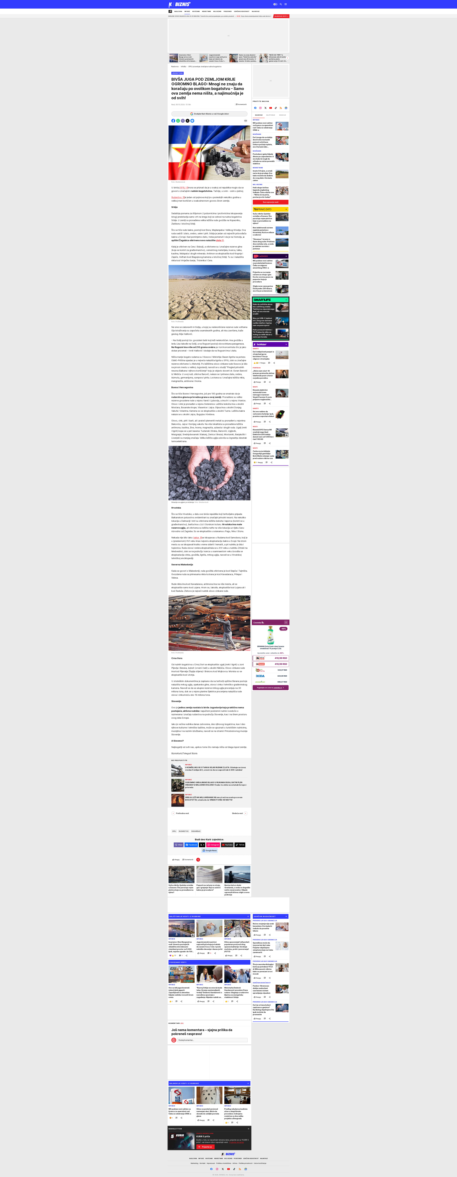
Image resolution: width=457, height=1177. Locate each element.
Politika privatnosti (245, 1163)
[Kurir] (180, 4)
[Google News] (285, 108)
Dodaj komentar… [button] (186, 1040)
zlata (218, 240)
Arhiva (235, 1163)
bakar (196, 537)
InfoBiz (183, 66)
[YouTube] (270, 108)
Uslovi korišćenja (260, 1163)
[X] (265, 108)
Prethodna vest (182, 813)
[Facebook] (255, 108)
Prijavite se (207, 1147)
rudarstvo (184, 831)
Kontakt (202, 1163)
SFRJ (183, 187)
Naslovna (175, 66)
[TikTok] (275, 108)
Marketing (194, 1163)
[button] (241, 104)
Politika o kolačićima (223, 1163)
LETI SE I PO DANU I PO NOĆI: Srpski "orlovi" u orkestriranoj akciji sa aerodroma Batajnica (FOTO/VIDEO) (269, 16)
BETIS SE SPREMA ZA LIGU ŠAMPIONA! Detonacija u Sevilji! (208, 16)
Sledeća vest (237, 813)
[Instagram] (260, 108)
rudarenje (195, 831)
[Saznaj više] (248, 1129)
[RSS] (280, 108)
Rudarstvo (176, 197)
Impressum (211, 1163)
